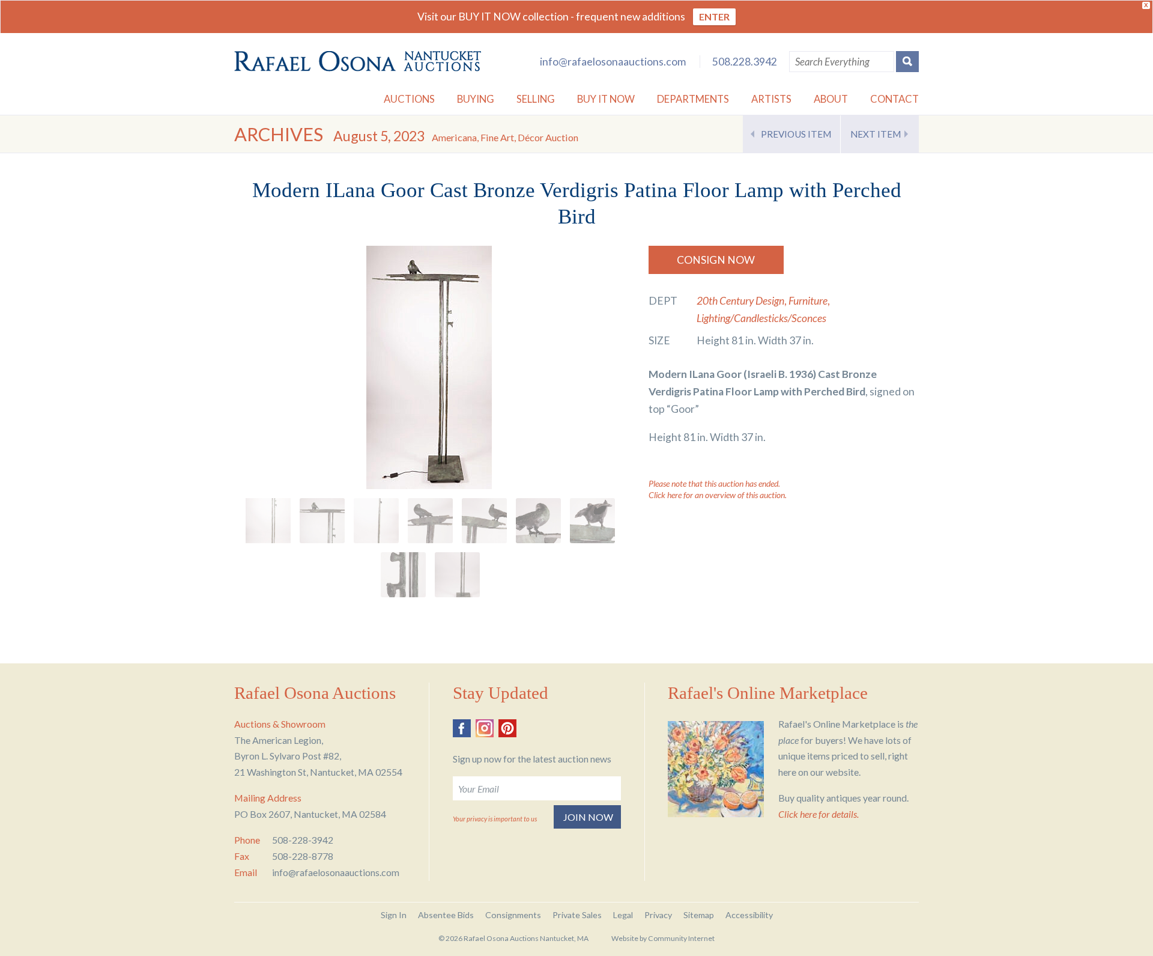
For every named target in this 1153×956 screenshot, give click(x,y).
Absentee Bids (446, 915)
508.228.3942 (744, 61)
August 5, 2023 (455, 135)
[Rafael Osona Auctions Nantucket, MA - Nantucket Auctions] (357, 61)
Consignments (513, 915)
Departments (693, 99)
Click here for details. (818, 814)
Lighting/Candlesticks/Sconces (761, 318)
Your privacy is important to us (495, 819)
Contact (894, 99)
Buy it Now (606, 99)
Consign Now (716, 260)
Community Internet (681, 938)
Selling (535, 99)
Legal (623, 915)
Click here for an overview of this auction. (718, 495)
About (831, 99)
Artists (771, 99)
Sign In (394, 915)
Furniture (808, 300)
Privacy (658, 915)
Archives (278, 134)
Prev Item (796, 134)
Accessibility (749, 915)
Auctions (409, 99)
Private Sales (577, 915)
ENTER (714, 16)
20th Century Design (740, 300)
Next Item (875, 134)
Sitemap (698, 915)
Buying (475, 99)
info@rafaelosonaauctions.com (613, 61)
